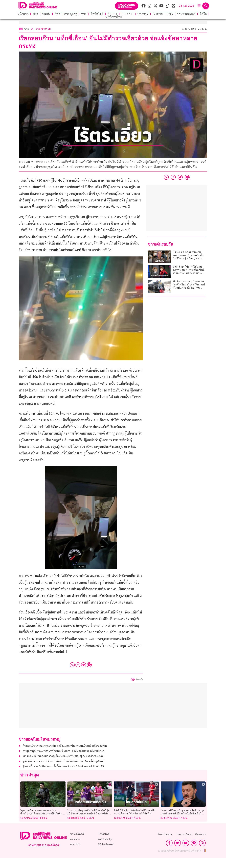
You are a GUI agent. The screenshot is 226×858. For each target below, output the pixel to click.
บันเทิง (46, 13)
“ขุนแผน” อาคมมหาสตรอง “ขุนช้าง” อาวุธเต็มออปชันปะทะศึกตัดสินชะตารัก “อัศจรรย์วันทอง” (41, 813)
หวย (84, 13)
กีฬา (57, 13)
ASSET (112, 13)
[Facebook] (77, 664)
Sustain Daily (163, 13)
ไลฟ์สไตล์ (97, 13)
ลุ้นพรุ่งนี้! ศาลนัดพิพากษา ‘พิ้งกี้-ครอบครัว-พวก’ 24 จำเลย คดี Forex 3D (63, 766)
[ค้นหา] (205, 5)
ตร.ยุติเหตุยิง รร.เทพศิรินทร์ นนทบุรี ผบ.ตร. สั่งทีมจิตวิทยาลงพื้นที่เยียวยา (64, 750)
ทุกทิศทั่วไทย (114, 16)
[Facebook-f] (169, 843)
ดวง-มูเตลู (70, 13)
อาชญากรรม (43, 28)
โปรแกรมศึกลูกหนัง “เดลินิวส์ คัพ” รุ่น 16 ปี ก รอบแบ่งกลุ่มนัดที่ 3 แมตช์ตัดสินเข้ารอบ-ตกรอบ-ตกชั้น (89, 813)
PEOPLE (127, 13)
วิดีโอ (203, 13)
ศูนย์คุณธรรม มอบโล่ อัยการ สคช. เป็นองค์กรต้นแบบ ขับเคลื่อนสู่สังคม (63, 761)
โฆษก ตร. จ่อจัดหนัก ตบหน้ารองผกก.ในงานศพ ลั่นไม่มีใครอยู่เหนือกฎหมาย (188, 255)
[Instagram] (202, 843)
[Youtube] (185, 843)
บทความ (143, 13)
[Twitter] (83, 664)
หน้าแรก (23, 13)
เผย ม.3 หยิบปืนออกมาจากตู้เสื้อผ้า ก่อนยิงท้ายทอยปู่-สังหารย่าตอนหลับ (63, 756)
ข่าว (35, 13)
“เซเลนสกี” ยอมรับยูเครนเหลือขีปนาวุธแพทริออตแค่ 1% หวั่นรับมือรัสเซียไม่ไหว (183, 813)
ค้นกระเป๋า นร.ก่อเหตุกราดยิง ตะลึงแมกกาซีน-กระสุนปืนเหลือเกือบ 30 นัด (65, 745)
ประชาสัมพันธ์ (186, 13)
